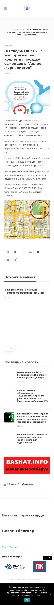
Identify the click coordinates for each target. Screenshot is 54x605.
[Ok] (50, 594)
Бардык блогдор (10, 547)
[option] (27, 293)
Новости (8, 46)
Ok (27, 600)
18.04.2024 (21, 405)
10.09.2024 (21, 382)
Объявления (16, 29)
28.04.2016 (8, 73)
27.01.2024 (21, 426)
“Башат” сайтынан (20, 484)
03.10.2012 (7, 298)
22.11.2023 (20, 447)
